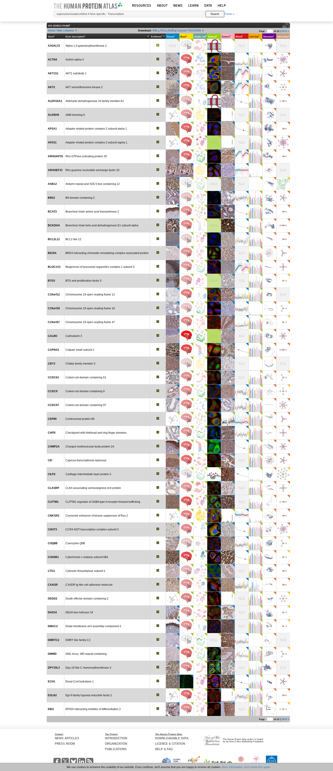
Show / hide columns (61, 30)
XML (155, 30)
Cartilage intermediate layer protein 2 (88, 474)
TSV (162, 30)
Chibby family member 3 (80, 363)
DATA (208, 5)
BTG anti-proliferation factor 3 (83, 280)
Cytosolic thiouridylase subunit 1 (85, 571)
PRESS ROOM (65, 743)
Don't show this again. (257, 767)
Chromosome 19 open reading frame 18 (90, 308)
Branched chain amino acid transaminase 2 (92, 211)
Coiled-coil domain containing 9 (85, 391)
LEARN (193, 5)
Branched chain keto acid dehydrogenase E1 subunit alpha (101, 225)
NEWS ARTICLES (67, 738)
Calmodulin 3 (73, 336)
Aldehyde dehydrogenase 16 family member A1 (94, 101)
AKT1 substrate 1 (76, 73)
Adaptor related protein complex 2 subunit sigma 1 (96, 142)
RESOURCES (141, 5)
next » (285, 31)
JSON (171, 30)
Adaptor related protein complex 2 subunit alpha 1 (96, 128)
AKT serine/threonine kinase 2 (84, 87)
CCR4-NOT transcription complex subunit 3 (92, 529)
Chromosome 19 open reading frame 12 (90, 294)
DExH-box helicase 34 (79, 612)
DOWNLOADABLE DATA (171, 738)
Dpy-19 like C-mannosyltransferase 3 (88, 667)
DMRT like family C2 (78, 640)
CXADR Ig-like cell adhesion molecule (89, 584)
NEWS (178, 5)
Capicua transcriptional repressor (85, 460)
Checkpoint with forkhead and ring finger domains (96, 432)
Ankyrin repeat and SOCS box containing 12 (92, 184)
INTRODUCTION (116, 738)
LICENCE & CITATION (170, 743)
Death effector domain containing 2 (87, 598)
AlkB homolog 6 (75, 114)
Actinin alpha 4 (74, 59)
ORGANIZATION (116, 743)
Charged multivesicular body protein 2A (89, 446)
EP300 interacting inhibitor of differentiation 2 (93, 709)
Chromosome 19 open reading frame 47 (90, 322)
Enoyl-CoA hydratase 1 (79, 681)
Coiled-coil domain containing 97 (85, 405)
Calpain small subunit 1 (79, 349)
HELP (222, 5)
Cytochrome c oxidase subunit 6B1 (86, 557)
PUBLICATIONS (116, 749)
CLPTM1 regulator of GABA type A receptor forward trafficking (102, 501)
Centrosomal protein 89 (79, 419)
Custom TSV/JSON (189, 30)
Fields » (229, 14)
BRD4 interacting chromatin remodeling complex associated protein (107, 253)
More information (232, 767)
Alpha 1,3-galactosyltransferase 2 (86, 45)
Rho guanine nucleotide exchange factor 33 (92, 170)
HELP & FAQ (164, 749)
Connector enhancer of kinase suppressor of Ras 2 (96, 515)
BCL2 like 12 (73, 239)
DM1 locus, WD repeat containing (86, 653)
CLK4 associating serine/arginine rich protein (93, 488)
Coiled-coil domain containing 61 (85, 377)
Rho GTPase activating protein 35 (86, 156)
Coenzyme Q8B (75, 543)
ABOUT (162, 5)
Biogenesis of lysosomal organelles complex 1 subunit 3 (100, 266)
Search (214, 14)
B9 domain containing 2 (80, 197)
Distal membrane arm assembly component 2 (93, 626)
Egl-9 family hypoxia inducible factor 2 (88, 695)
